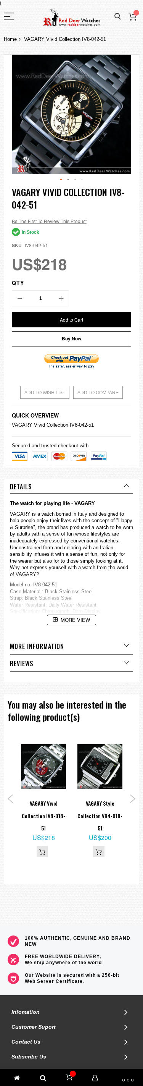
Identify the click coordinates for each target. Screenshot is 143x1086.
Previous (10, 799)
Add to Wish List (44, 392)
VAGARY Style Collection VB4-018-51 (99, 815)
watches (109, 541)
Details (21, 486)
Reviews (22, 663)
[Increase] (61, 298)
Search (117, 16)
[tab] (71, 486)
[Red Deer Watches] (71, 17)
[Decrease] (19, 298)
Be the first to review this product (49, 221)
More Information (37, 646)
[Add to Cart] (42, 851)
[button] (61, 180)
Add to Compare (98, 392)
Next (132, 799)
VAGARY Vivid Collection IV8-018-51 (43, 815)
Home (10, 39)
